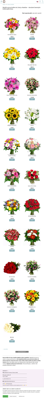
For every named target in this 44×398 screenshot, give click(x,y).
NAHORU (6, 349)
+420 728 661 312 (7, 378)
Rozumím (5, 396)
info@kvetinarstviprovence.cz (9, 381)
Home (4, 4)
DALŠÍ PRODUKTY (22, 351)
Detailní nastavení (13, 396)
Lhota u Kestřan (10, 4)
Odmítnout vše (21, 396)
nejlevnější (34, 13)
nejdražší (39, 13)
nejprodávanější (28, 13)
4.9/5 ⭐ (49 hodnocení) (7, 383)
